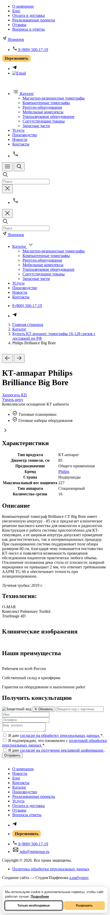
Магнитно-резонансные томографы (54, 98)
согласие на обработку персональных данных (60, 735)
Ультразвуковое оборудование (48, 116)
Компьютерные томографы (46, 103)
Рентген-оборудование (42, 107)
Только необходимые (33, 905)
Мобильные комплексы (43, 112)
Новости (19, 139)
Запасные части (36, 126)
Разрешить (84, 905)
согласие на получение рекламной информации (62, 750)
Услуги (18, 130)
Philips (63, 471)
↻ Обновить (44, 709)
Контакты (20, 144)
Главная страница (27, 324)
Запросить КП (14, 395)
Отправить (12, 755)
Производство (24, 135)
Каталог (19, 329)
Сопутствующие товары (44, 121)
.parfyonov (79, 877)
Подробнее (40, 896)
